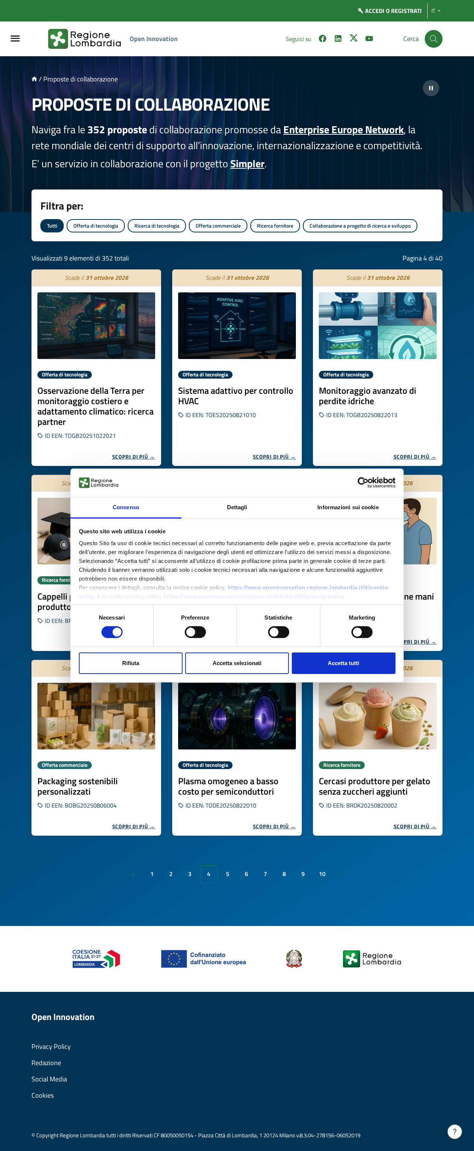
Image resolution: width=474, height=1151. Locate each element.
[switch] (195, 632)
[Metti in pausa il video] (431, 88)
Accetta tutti (343, 663)
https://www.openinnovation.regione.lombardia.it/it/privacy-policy (254, 596)
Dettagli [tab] (237, 507)
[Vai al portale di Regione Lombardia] (89, 39)
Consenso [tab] (126, 507)
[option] (96, 367)
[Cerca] (434, 39)
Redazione (46, 1063)
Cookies (42, 1095)
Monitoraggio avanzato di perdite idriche (367, 395)
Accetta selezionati (237, 663)
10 (322, 873)
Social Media (49, 1079)
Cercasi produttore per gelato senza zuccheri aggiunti (374, 786)
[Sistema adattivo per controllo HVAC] (237, 325)
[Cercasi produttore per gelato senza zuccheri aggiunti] (378, 716)
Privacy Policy (51, 1046)
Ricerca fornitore (275, 225)
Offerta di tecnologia (95, 225)
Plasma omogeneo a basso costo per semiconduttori (228, 786)
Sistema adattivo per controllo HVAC (235, 395)
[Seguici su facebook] (322, 39)
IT (433, 11)
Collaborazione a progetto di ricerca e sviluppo (360, 225)
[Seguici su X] (353, 39)
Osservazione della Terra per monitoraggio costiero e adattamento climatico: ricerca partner (95, 406)
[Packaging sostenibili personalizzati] (96, 716)
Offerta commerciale (218, 225)
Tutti (52, 225)
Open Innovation (154, 39)
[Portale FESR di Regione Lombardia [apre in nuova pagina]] (96, 958)
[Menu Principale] (15, 39)
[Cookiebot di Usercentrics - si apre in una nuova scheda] (363, 482)
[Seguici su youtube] (369, 39)
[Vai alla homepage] (34, 79)
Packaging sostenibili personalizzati (77, 786)
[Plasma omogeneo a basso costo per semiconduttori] (237, 716)
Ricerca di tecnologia (156, 225)
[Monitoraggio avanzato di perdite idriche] (378, 325)
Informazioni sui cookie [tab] (347, 507)
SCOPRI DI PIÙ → (134, 456)
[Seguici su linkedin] (338, 39)
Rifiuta (130, 663)
